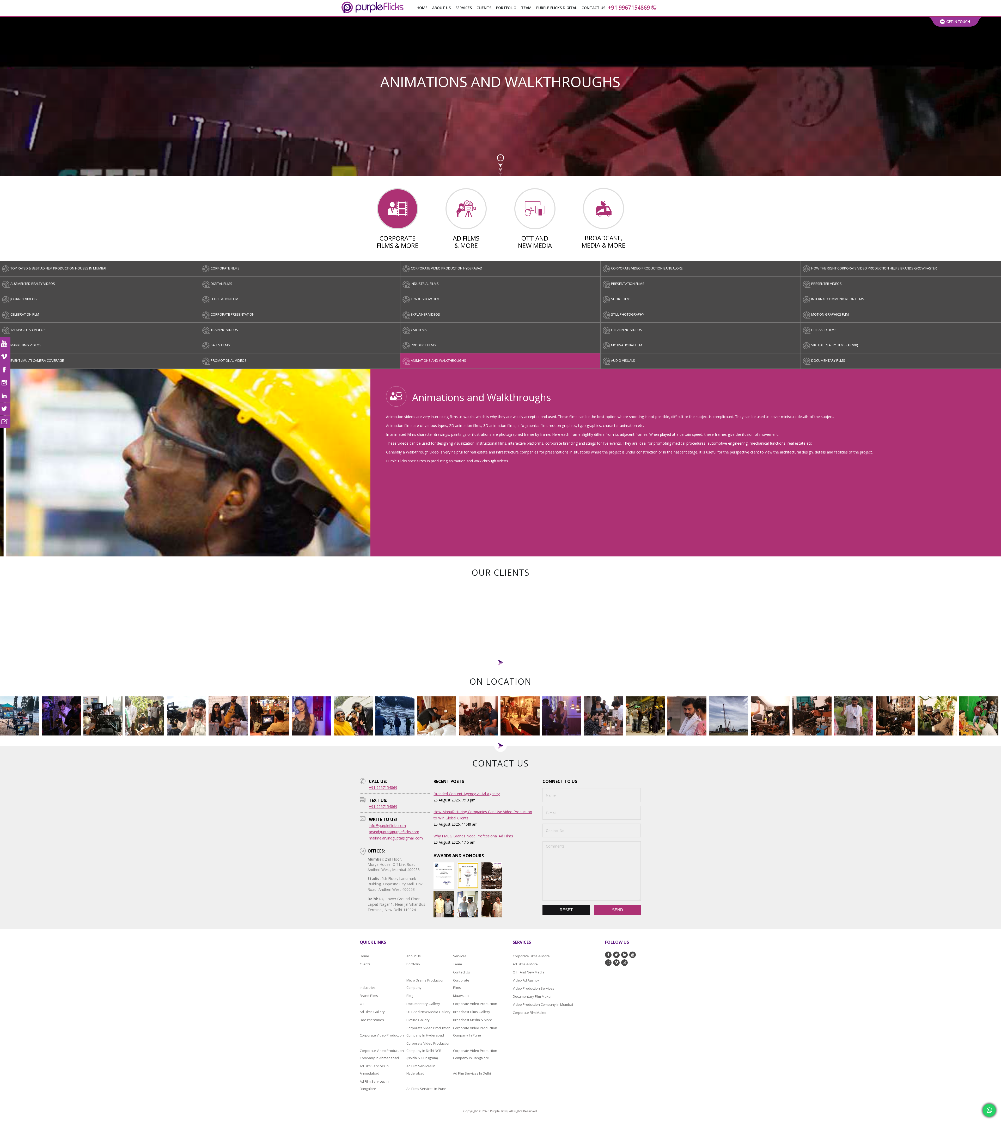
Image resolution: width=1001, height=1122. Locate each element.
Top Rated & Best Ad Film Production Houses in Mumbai (58, 268)
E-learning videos (626, 329)
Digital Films (221, 283)
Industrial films (425, 283)
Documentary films (828, 360)
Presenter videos (826, 283)
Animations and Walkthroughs (438, 360)
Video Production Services (533, 988)
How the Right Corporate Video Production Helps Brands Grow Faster (874, 268)
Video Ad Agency (526, 980)
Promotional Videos (229, 360)
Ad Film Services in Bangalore (374, 1085)
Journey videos (23, 299)
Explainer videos (425, 314)
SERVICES (463, 7)
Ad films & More (525, 963)
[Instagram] (5, 382)
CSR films (419, 329)
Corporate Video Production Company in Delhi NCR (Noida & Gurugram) (428, 1050)
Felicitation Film (224, 299)
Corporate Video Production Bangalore (647, 268)
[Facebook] (5, 369)
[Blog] (5, 421)
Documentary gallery (423, 1003)
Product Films (423, 345)
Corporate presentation (232, 314)
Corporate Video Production (475, 1003)
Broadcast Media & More (472, 1019)
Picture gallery (418, 1019)
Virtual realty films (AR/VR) (834, 345)
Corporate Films (460, 984)
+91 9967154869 (629, 7)
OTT (363, 1003)
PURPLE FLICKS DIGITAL (556, 7)
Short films (621, 299)
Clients (484, 7)
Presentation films (627, 283)
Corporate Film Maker (530, 1012)
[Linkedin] (5, 395)
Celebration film (24, 314)
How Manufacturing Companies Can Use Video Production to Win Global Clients (483, 814)
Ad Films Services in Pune (426, 1088)
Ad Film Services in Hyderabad (420, 1069)
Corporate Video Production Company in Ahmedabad (382, 1054)
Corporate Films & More (531, 955)
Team (457, 963)
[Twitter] (5, 408)
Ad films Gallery (372, 1011)
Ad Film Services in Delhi (472, 1073)
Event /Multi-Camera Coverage (37, 360)
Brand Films (369, 995)
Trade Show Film (425, 299)
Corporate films (225, 268)
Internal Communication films (837, 299)
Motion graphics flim (830, 314)
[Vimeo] (5, 356)
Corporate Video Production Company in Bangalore (475, 1054)
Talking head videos (28, 329)
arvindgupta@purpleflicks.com (394, 831)
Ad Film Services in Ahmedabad (374, 1069)
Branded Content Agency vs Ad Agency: (467, 793)
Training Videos (224, 329)
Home (422, 7)
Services (460, 955)
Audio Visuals (623, 360)
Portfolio (506, 7)
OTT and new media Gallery (428, 1011)
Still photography (627, 314)
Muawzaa (461, 995)
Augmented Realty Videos (32, 283)
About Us (441, 7)
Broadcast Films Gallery (471, 1011)
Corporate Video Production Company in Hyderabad (428, 1031)
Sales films (220, 345)
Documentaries (372, 1019)
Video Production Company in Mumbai (543, 1004)
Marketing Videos (25, 345)
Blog (409, 995)
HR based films (824, 329)
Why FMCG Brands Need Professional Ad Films (473, 835)
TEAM (526, 7)
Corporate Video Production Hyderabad (446, 268)
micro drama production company (425, 984)
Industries (368, 987)
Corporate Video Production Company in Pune (475, 1031)
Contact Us (593, 7)
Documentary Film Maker (532, 996)
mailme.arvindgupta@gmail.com (396, 838)
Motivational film (626, 345)
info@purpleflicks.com (387, 825)
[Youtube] (5, 343)
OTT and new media (529, 972)
